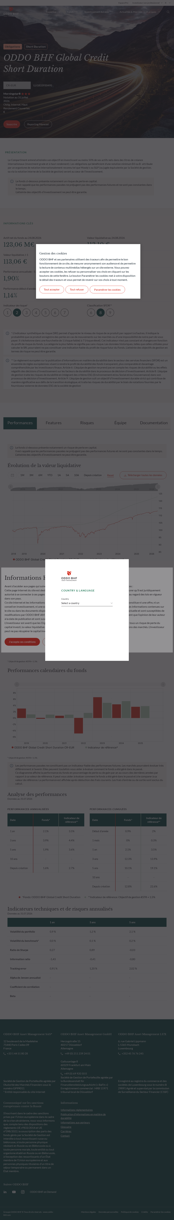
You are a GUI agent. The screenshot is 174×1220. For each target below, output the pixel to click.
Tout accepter (52, 289)
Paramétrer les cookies (107, 289)
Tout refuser (77, 289)
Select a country (70, 603)
